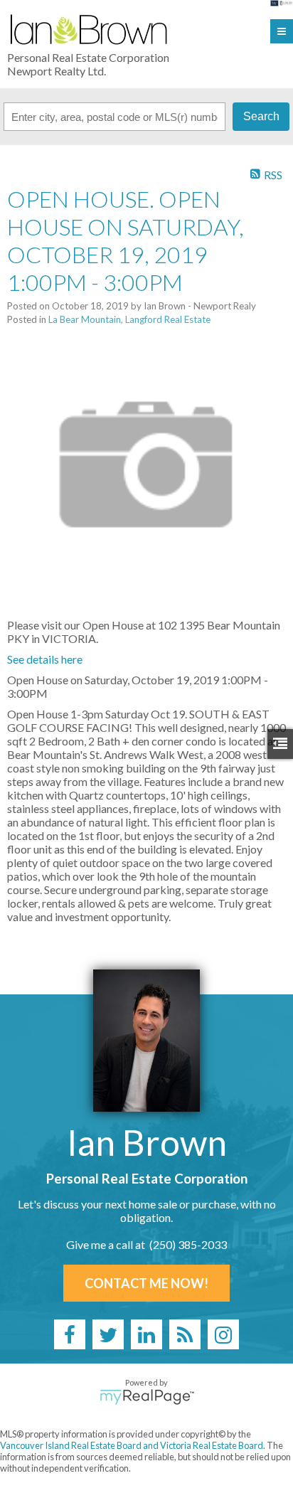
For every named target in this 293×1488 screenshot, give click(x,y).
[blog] (185, 1334)
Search (261, 116)
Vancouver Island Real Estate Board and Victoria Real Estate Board (131, 1445)
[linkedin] (146, 1334)
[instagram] (223, 1334)
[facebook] (69, 1334)
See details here (44, 659)
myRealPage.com (147, 1397)
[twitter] (108, 1334)
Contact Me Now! (146, 1283)
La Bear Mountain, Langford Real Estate (129, 319)
